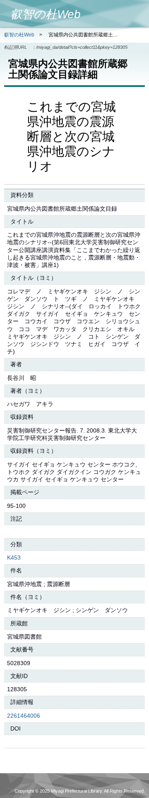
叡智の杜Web (19, 35)
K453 (14, 557)
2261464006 (23, 715)
